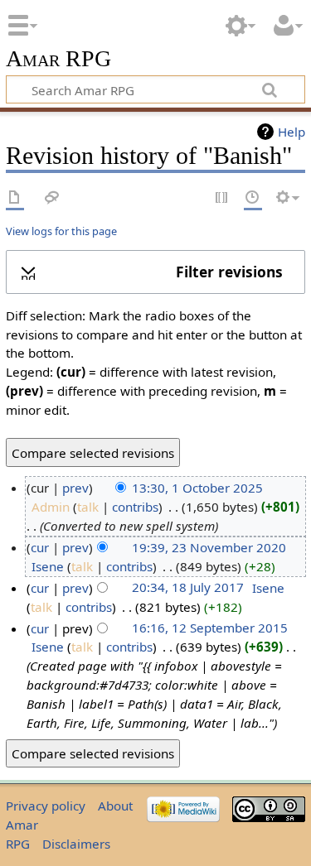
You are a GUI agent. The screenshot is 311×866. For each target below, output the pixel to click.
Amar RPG (58, 59)
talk (88, 506)
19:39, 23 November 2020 (209, 547)
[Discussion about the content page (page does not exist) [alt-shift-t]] (52, 198)
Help (291, 131)
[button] (155, 271)
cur (40, 547)
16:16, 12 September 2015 (210, 628)
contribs (135, 506)
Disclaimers (76, 843)
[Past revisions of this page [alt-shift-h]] (253, 198)
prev (75, 487)
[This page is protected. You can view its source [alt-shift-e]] (222, 198)
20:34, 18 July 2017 (188, 588)
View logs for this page (61, 231)
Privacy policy (45, 805)
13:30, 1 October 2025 (197, 487)
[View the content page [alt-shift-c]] (15, 198)
